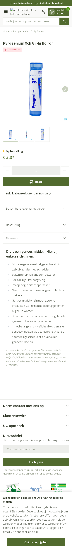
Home (6, 31)
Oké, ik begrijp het (36, 542)
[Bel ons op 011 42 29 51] (44, 12)
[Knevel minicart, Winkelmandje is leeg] (52, 12)
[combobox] (31, 21)
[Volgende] (65, 89)
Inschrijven (36, 462)
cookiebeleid (29, 532)
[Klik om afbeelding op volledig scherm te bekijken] (36, 89)
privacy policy (53, 473)
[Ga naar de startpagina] (25, 12)
